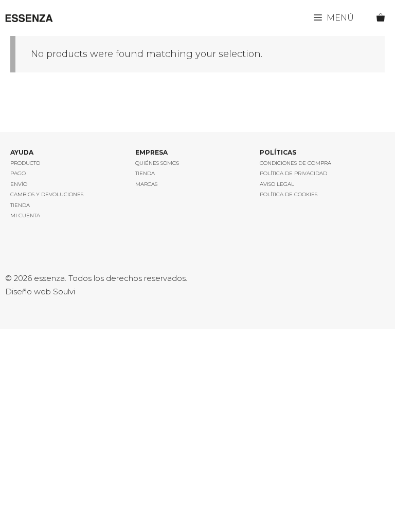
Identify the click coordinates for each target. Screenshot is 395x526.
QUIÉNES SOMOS (157, 163)
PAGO (18, 173)
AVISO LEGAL (277, 184)
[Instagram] (14, 256)
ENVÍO (18, 184)
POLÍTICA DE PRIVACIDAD (293, 173)
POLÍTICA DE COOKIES (288, 194)
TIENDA (20, 205)
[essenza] (29, 18)
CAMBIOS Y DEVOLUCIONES (46, 194)
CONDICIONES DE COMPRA (295, 163)
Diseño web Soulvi (40, 291)
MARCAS (146, 184)
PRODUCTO (25, 163)
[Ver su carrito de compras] (385, 18)
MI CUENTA (25, 215)
